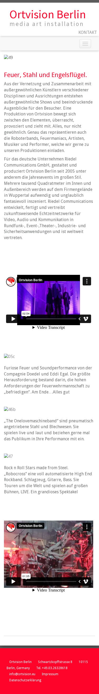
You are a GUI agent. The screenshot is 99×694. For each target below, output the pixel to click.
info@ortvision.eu (22, 674)
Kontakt (87, 32)
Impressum (50, 674)
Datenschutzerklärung (25, 680)
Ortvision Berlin (48, 14)
